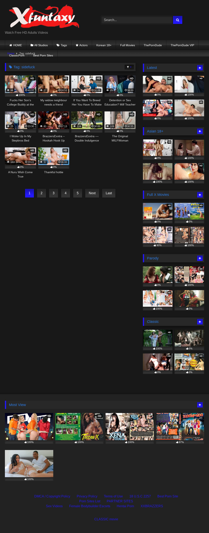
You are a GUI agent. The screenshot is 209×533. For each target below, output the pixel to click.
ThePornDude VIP (182, 45)
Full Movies (127, 45)
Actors (83, 45)
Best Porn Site (167, 496)
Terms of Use (113, 496)
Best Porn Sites (43, 55)
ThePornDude (153, 45)
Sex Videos (54, 506)
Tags (64, 45)
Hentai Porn (125, 506)
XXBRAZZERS (152, 506)
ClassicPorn (16, 55)
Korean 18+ (103, 45)
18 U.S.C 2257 (140, 496)
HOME (17, 45)
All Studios (41, 45)
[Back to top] (196, 521)
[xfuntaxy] (46, 16)
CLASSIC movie (106, 519)
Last (109, 193)
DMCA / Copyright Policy (52, 496)
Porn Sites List (89, 501)
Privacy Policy (87, 496)
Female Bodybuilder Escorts (89, 506)
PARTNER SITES (120, 501)
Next (92, 193)
